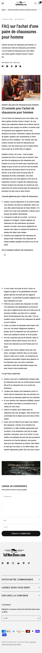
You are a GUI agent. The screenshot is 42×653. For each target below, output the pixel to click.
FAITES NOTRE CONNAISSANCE (17, 579)
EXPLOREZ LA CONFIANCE (15, 595)
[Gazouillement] (9, 563)
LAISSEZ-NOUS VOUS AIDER (16, 587)
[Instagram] (14, 563)
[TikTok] (30, 563)
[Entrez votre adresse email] (38, 618)
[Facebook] (3, 66)
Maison (4, 9)
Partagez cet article (11, 62)
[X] (7, 66)
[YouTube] (19, 563)
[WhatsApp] (16, 66)
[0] (38, 3)
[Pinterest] (12, 66)
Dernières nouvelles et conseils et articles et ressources (22, 9)
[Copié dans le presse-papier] (20, 66)
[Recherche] (35, 3)
